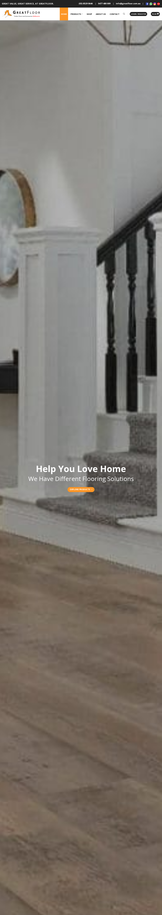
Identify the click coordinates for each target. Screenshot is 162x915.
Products (76, 14)
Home (64, 14)
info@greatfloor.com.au (128, 3)
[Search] (124, 14)
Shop (89, 14)
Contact (114, 14)
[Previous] (6, 477)
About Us (101, 14)
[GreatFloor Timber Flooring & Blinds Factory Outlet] (21, 14)
